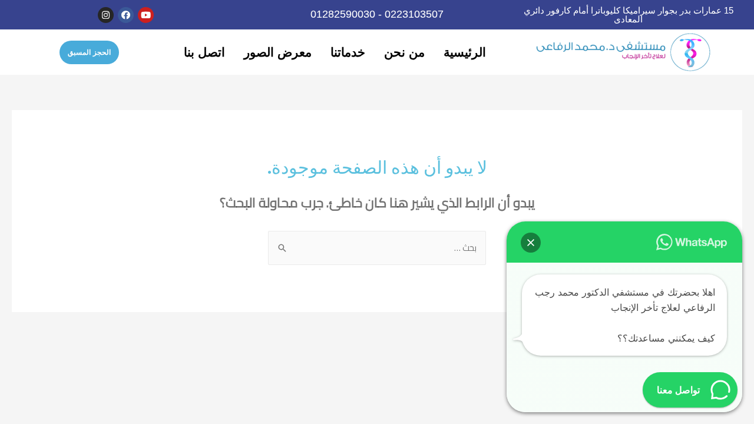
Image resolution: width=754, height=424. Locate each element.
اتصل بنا (204, 52)
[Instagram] (106, 15)
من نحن (404, 52)
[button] (89, 52)
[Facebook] (126, 15)
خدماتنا (347, 52)
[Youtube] (146, 15)
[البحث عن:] (377, 247)
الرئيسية (465, 52)
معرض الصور (278, 52)
